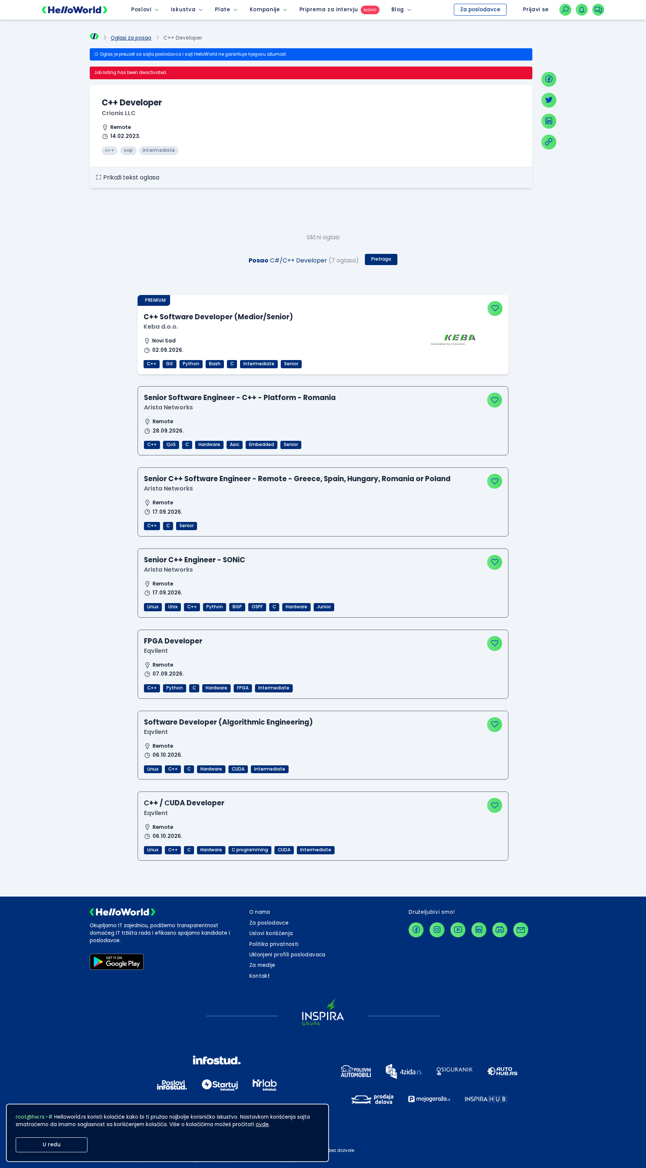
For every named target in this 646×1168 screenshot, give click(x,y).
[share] (548, 142)
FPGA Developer (173, 641)
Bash (215, 364)
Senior (291, 364)
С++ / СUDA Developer (184, 803)
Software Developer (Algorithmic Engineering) (228, 722)
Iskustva (183, 9)
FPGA (243, 688)
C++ (151, 364)
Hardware (209, 445)
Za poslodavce (480, 9)
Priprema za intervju (328, 9)
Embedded (261, 445)
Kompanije (265, 9)
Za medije (262, 965)
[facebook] (548, 79)
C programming (250, 850)
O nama (259, 912)
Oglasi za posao (131, 38)
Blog (397, 9)
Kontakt (259, 976)
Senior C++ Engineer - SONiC (194, 560)
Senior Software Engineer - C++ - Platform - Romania (240, 398)
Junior (324, 607)
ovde (262, 1124)
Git (169, 364)
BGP (237, 607)
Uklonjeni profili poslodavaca (287, 954)
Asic (234, 445)
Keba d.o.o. (161, 326)
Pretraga (381, 259)
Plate (222, 9)
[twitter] (548, 100)
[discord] (499, 929)
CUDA (238, 769)
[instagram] (437, 929)
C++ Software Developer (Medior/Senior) (218, 317)
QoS (171, 445)
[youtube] (457, 929)
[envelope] (520, 929)
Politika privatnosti (274, 944)
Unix (173, 607)
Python (191, 364)
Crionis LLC (119, 113)
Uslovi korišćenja (271, 933)
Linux (153, 607)
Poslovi (141, 9)
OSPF (257, 607)
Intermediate (258, 364)
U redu (52, 1144)
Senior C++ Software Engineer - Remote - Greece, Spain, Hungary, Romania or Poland (297, 479)
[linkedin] (548, 121)
